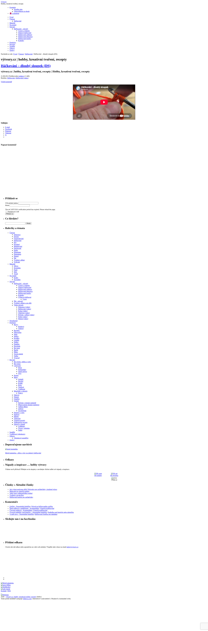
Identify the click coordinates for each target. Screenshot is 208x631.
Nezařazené (14, 321)
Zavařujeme (22, 411)
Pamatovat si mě (13, 212)
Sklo (15, 272)
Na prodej (13, 25)
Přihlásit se (9, 214)
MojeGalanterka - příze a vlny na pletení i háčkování (23, 453)
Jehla (15, 334)
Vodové (21, 328)
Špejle (16, 350)
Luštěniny (21, 426)
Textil (16, 274)
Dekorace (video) (24, 307)
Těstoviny (17, 418)
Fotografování (19, 239)
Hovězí (20, 381)
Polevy (20, 393)
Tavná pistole (18, 354)
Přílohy (16, 416)
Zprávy (12, 50)
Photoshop (17, 254)
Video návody (19, 305)
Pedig (16, 250)
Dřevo (16, 266)
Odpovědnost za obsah (21, 11)
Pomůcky (13, 42)
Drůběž (20, 379)
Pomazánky (22, 370)
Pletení (16, 256)
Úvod (11, 17)
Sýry (19, 373)
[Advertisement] (70, 563)
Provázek (17, 346)
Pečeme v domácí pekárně (27, 403)
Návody (12, 27)
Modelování (18, 246)
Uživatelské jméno (11, 203)
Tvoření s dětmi (19, 260)
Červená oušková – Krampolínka (21, 510)
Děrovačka (17, 332)
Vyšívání (17, 262)
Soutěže (12, 46)
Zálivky (21, 409)
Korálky (17, 338)
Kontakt (3, 591)
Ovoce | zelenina (24, 428)
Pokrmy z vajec (19, 413)
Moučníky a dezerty (21, 391)
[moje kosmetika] (11, 449)
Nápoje (16, 397)
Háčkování (17, 21)
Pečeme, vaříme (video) (26, 315)
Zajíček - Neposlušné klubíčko (20, 506)
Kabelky (21, 40)
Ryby (20, 385)
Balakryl (21, 327)
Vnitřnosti (21, 389)
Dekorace (17, 235)
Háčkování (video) (22, 78)
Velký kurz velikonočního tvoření (21, 493)
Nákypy (16, 395)
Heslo (7, 205)
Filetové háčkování (24, 33)
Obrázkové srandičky (21, 438)
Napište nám (18, 9)
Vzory (25, 299)
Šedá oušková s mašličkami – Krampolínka (24, 508)
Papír (15, 270)
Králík (20, 383)
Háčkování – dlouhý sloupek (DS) (26, 66)
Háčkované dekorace (25, 37)
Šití (15, 258)
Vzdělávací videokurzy (17, 434)
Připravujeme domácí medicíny (28, 405)
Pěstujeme (17, 252)
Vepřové (21, 387)
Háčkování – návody (21, 29)
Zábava (12, 48)
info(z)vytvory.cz (72, 547)
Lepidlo (16, 340)
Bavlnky (17, 330)
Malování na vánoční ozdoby (19, 491)
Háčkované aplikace (25, 35)
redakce (21, 76)
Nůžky (16, 342)
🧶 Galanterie (14, 13)
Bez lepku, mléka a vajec (22, 362)
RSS (9, 591)
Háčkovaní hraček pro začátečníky (21, 497)
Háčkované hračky (24, 39)
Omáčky (17, 399)
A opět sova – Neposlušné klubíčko (22, 514)
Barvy (16, 325)
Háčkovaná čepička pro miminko (46, 514)
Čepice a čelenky (24, 31)
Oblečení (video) (24, 313)
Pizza (20, 368)
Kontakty (13, 7)
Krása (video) (23, 311)
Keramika (17, 268)
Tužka (16, 356)
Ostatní (16, 401)
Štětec (16, 352)
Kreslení (17, 244)
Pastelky (17, 344)
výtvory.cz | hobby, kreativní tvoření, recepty (21, 597)
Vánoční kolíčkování (47, 508)
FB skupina (114, 475)
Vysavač (17, 358)
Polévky (17, 414)
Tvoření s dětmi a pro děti (22, 303)
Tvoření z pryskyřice (17, 495)
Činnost (12, 19)
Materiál (12, 23)
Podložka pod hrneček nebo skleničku (61, 512)
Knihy (16, 278)
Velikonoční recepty (21, 422)
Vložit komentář (6, 82)
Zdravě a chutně (19, 424)
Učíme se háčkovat (24, 297)
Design (16, 237)
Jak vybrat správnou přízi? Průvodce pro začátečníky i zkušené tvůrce (33, 489)
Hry (15, 242)
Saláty (20, 430)
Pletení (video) (23, 319)
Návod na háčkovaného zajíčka (42, 506)
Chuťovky (17, 366)
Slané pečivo (22, 371)
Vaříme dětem (23, 407)
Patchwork (17, 248)
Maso (16, 377)
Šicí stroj (17, 348)
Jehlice (16, 336)
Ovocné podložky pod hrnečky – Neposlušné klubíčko (28, 512)
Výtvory (4, 2)
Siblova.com (27, 599)
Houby (16, 375)
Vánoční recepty (19, 420)
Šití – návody (18, 301)
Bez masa (17, 364)
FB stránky (98, 475)
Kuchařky (17, 280)
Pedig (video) (22, 317)
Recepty (12, 44)
